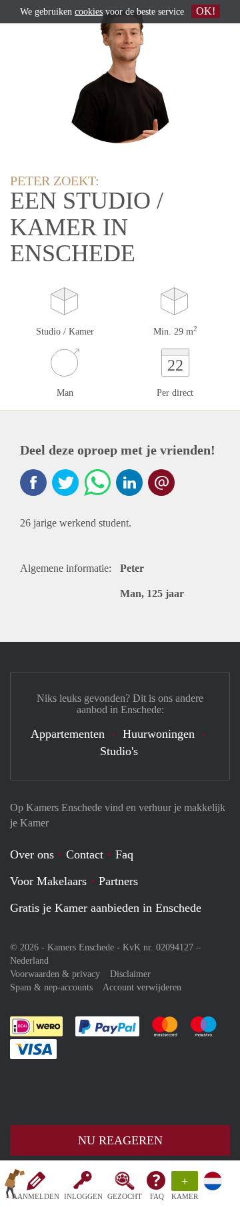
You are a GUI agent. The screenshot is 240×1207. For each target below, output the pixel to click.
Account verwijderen (142, 987)
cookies (89, 12)
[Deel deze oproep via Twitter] (65, 482)
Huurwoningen (159, 733)
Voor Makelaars (48, 881)
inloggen (83, 1196)
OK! (205, 11)
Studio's (119, 751)
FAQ (157, 1196)
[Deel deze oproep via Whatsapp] (97, 482)
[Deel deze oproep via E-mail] (161, 482)
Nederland (29, 961)
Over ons (32, 854)
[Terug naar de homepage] (15, 1186)
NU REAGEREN (120, 1140)
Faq (124, 854)
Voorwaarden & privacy (55, 974)
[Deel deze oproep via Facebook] (33, 482)
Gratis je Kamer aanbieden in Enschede (105, 907)
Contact (84, 854)
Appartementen (68, 733)
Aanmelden (35, 1196)
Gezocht (124, 1196)
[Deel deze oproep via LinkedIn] (129, 482)
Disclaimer (130, 974)
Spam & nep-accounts (51, 987)
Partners (118, 881)
